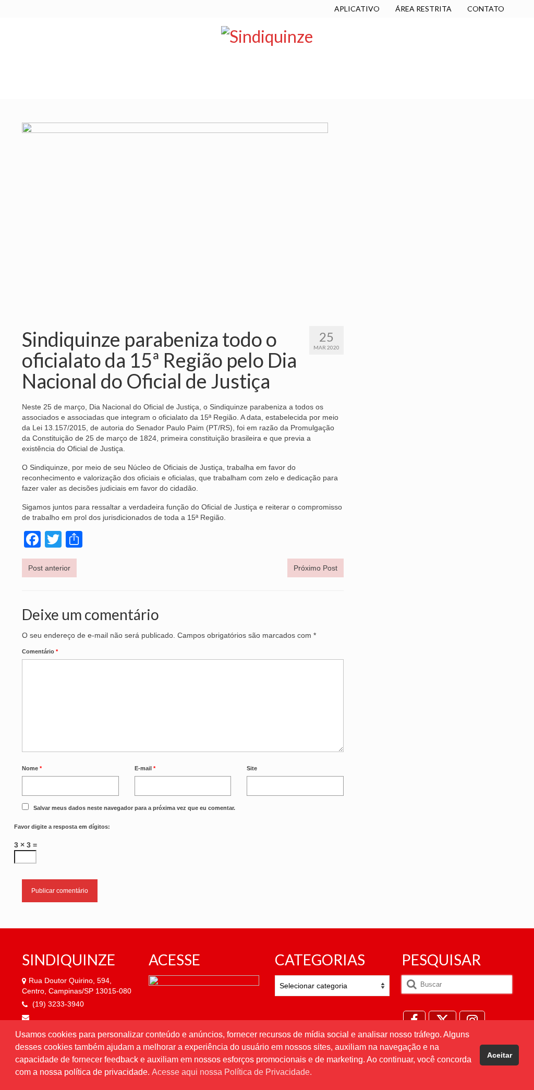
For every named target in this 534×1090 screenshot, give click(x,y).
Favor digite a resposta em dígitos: (62, 826)
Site (252, 768)
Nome (32, 768)
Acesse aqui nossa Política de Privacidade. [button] (232, 1072)
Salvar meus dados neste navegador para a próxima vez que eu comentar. (134, 808)
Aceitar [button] (499, 1055)
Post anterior (49, 568)
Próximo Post (315, 568)
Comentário (40, 651)
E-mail (145, 768)
